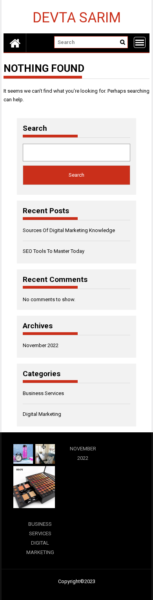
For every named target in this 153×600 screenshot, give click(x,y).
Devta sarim (77, 17)
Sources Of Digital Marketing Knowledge (69, 230)
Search (35, 128)
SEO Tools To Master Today (53, 251)
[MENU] (140, 42)
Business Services (43, 393)
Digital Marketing (42, 414)
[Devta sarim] (15, 42)
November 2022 (40, 345)
